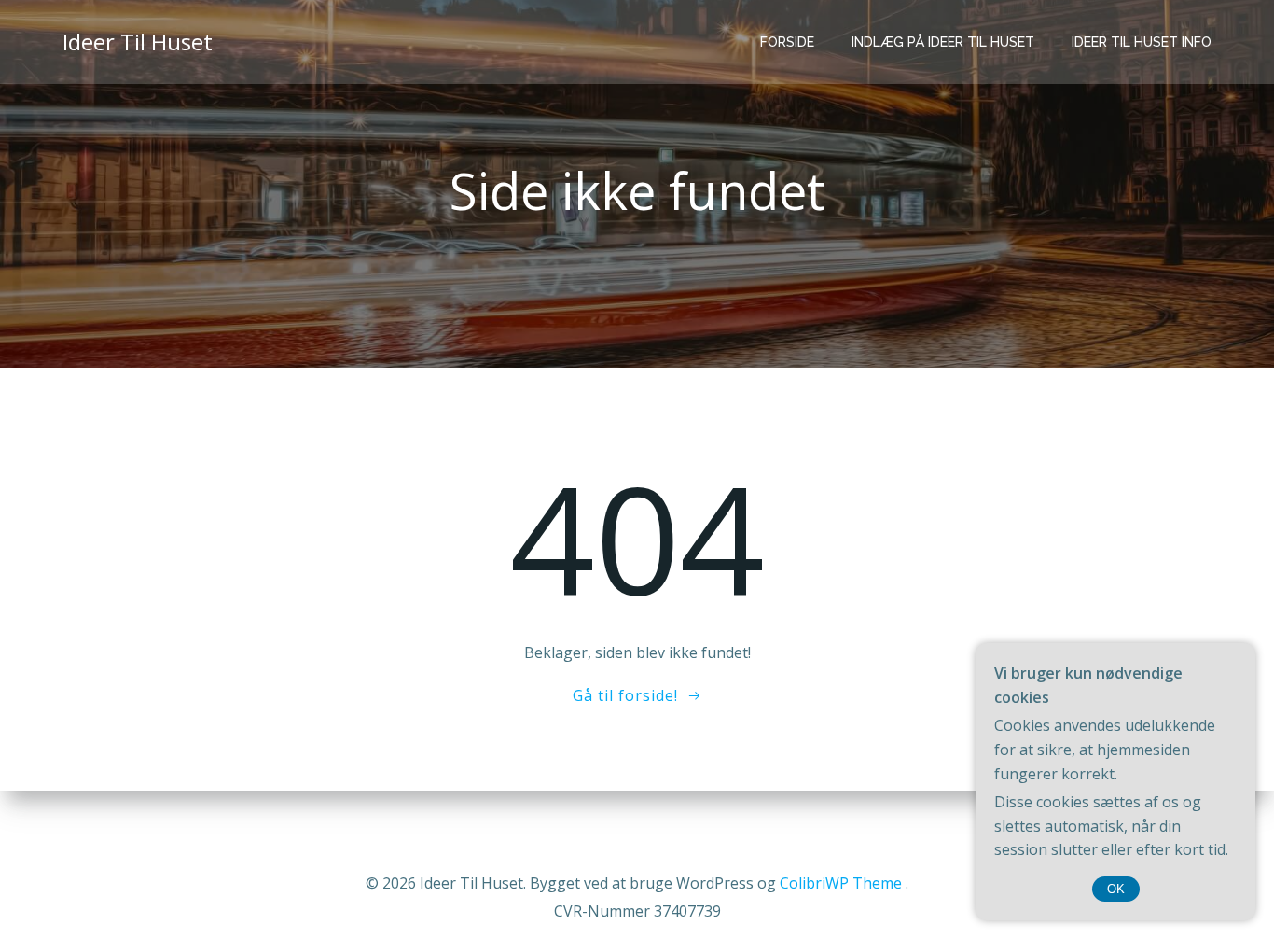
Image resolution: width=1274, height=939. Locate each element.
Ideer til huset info (1142, 42)
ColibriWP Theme (841, 883)
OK (1116, 889)
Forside (787, 42)
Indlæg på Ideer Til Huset (943, 42)
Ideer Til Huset (137, 41)
